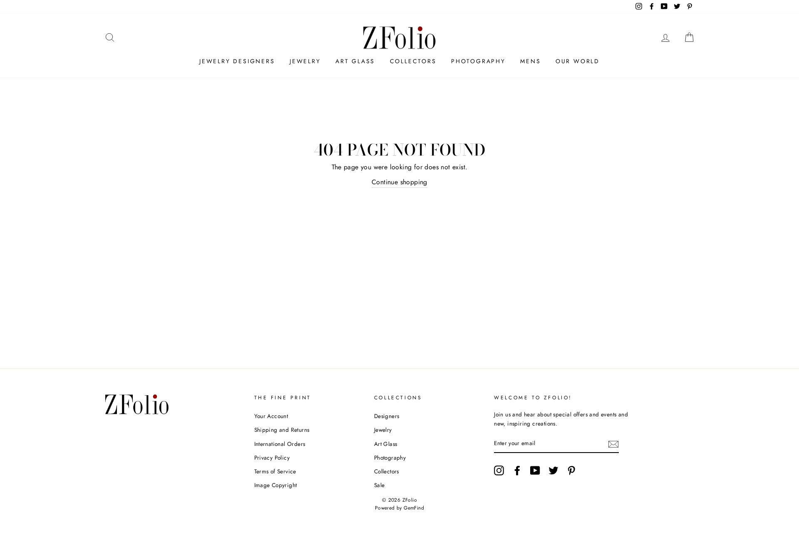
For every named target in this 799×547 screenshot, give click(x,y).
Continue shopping (399, 182)
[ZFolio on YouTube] (535, 470)
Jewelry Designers (237, 61)
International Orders (279, 444)
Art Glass (355, 61)
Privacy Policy (272, 457)
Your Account (271, 416)
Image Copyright (275, 485)
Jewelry (305, 61)
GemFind (414, 508)
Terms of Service (275, 471)
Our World (578, 61)
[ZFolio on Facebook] (517, 470)
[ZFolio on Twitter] (553, 470)
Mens (530, 61)
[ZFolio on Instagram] (499, 470)
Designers (387, 416)
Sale (379, 485)
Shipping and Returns (282, 430)
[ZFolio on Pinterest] (571, 470)
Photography (478, 61)
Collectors (413, 61)
